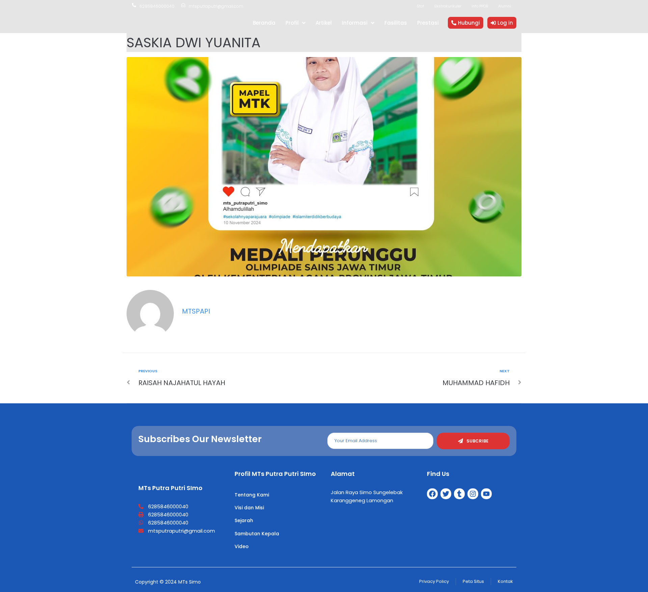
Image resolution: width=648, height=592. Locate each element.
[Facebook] (432, 493)
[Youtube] (486, 493)
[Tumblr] (459, 493)
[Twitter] (445, 493)
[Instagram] (472, 493)
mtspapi (196, 311)
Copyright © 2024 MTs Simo (168, 581)
